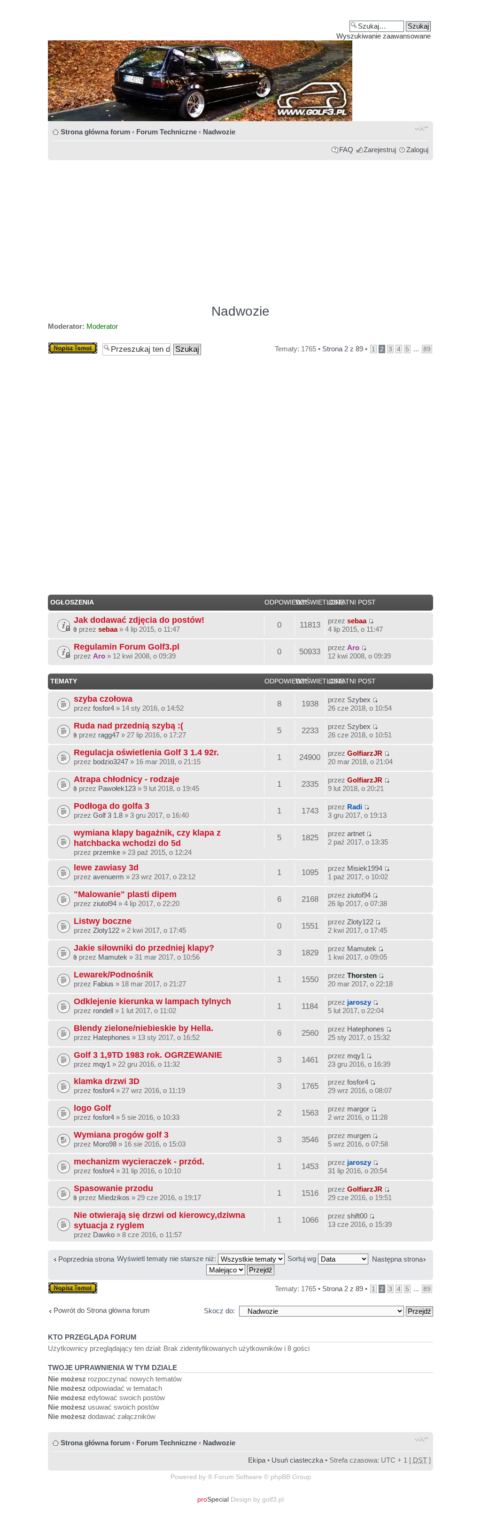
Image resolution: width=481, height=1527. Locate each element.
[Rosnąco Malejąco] (240, 1269)
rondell (103, 1011)
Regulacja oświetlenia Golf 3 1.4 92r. (146, 752)
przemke (106, 852)
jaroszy (359, 1002)
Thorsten (362, 975)
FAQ (346, 150)
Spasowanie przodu (113, 1188)
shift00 (357, 1216)
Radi (354, 807)
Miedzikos (114, 1197)
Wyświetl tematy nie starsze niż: (167, 1259)
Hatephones (111, 1037)
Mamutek (112, 957)
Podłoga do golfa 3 (111, 806)
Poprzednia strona (86, 1259)
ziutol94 (104, 903)
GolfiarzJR (364, 753)
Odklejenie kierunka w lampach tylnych (152, 1001)
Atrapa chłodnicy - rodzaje (126, 779)
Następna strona (397, 1259)
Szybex (359, 700)
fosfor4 (103, 708)
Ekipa (256, 1460)
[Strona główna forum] (240, 64)
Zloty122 (106, 930)
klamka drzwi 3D (107, 1081)
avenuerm (108, 877)
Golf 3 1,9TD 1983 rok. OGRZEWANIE (148, 1055)
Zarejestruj (380, 150)
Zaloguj (417, 150)
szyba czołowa (103, 699)
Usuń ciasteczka (297, 1460)
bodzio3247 (110, 762)
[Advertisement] (240, 228)
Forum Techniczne (166, 132)
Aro (99, 656)
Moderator (102, 326)
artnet (356, 833)
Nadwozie (219, 132)
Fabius (103, 984)
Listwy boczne (103, 921)
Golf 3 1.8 (108, 815)
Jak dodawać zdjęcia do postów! (139, 620)
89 (427, 349)
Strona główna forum (95, 132)
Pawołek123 (117, 788)
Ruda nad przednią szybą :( (128, 725)
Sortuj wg (302, 1259)
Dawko (104, 1235)
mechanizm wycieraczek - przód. (139, 1161)
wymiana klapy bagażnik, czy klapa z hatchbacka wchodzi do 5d (147, 838)
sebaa (107, 629)
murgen (359, 1135)
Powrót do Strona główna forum (102, 1310)
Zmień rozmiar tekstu (421, 128)
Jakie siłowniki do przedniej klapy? (144, 948)
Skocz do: (219, 1311)
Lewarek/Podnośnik (113, 974)
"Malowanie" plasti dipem (125, 894)
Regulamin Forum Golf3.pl (126, 646)
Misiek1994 (364, 868)
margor (358, 1109)
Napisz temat (68, 346)
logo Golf (92, 1108)
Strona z (342, 349)
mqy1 (101, 1064)
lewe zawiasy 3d (106, 867)
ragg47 (108, 735)
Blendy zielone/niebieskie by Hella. (143, 1028)
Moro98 (104, 1144)
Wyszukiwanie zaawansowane (383, 36)
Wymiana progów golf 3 (121, 1134)
